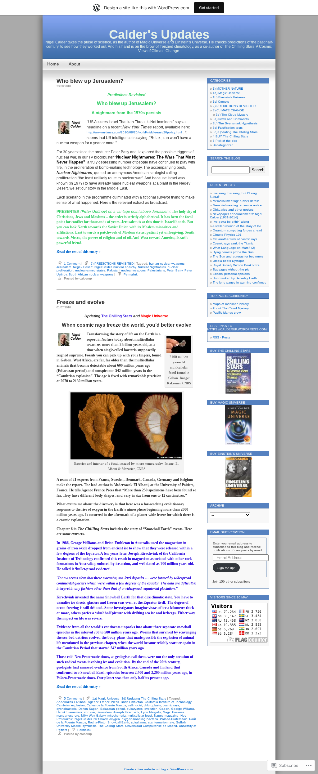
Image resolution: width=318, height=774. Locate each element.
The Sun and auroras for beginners (238, 256)
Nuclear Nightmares (152, 267)
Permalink (131, 274)
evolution (150, 708)
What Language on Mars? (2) (234, 247)
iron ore (89, 712)
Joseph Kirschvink (126, 712)
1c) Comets (221, 101)
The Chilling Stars (110, 725)
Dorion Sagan (88, 708)
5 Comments (73, 698)
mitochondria (116, 715)
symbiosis (89, 725)
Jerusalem (64, 267)
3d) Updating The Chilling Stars (143, 698)
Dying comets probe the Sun (233, 252)
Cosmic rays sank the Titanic (233, 243)
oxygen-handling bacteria (140, 719)
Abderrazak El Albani (71, 702)
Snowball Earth (118, 722)
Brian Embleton (132, 702)
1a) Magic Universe (106, 698)
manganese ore (68, 715)
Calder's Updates (159, 34)
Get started (209, 7)
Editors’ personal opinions (231, 273)
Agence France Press (103, 702)
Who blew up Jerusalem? (90, 81)
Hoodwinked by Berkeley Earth (235, 278)
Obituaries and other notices (233, 209)
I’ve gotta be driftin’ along (231, 221)
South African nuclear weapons (91, 274)
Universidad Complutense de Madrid (151, 725)
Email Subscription (227, 532)
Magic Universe (173, 712)
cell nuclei (135, 705)
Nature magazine (166, 715)
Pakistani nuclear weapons (126, 270)
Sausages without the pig (231, 269)
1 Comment (72, 263)
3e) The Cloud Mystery (232, 114)
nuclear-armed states (90, 270)
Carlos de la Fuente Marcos (106, 705)
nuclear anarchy (124, 267)
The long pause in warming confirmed (239, 282)
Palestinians (156, 270)
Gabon (164, 708)
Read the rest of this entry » (79, 251)
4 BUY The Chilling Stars (230, 136)
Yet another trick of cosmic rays (235, 239)
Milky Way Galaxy (93, 715)
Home (53, 63)
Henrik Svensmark (69, 712)
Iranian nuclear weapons (166, 263)
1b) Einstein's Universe (229, 97)
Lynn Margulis (151, 712)
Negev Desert (83, 267)
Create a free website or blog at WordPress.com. (159, 769)
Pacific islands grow (227, 312)
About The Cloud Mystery (230, 308)
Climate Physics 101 (227, 234)
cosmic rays (171, 705)
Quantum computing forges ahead (237, 230)
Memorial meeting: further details (236, 201)
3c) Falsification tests (228, 127)
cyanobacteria (67, 708)
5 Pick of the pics (225, 140)
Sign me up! (226, 568)
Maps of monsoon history (231, 304)
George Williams (182, 708)
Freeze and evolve (81, 302)
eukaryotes (135, 708)
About (74, 63)
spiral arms (138, 722)
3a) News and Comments (231, 119)
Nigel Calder (102, 267)
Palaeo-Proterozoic (173, 719)
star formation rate (161, 722)
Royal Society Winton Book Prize (236, 265)
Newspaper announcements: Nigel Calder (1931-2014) (236, 215)
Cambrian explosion (71, 705)
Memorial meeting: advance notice (237, 205)
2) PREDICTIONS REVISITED (112, 263)
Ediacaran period (112, 708)
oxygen (114, 719)
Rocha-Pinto (97, 722)
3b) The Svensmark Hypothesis (235, 123)
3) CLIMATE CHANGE (228, 110)
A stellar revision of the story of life (236, 226)
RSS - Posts (221, 337)
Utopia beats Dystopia (228, 260)
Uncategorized (223, 145)
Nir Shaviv (100, 719)
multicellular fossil (140, 715)
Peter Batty (175, 270)
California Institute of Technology (168, 702)
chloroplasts (152, 705)
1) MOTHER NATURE (228, 88)
